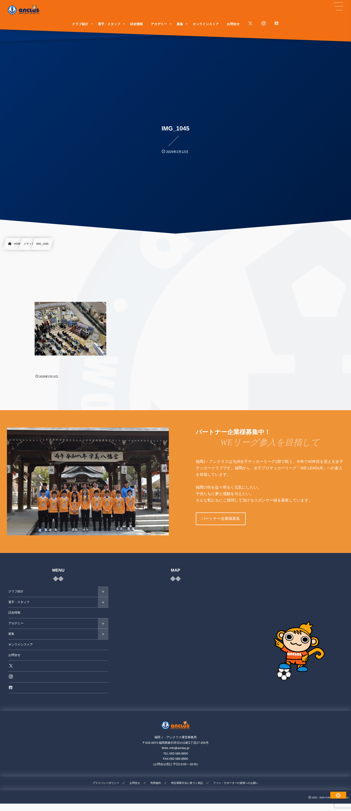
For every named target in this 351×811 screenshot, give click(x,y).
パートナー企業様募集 (221, 519)
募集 (11, 633)
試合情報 (14, 612)
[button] (338, 6)
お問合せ (14, 655)
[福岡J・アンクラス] (24, 9)
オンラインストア (20, 644)
